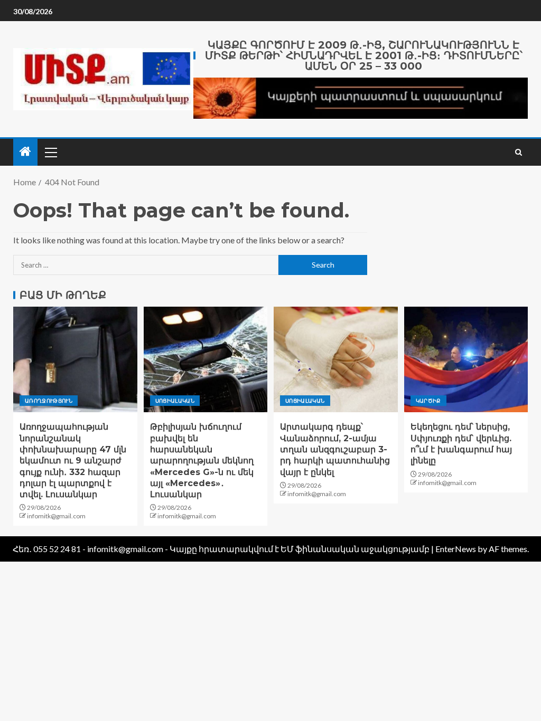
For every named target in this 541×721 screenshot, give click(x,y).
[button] (50, 152)
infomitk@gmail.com (56, 516)
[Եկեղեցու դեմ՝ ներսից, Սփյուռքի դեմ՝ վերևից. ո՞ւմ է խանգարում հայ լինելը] (466, 359)
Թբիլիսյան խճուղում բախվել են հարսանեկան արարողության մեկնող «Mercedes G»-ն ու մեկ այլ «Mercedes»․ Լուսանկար (202, 460)
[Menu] (50, 152)
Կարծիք (428, 400)
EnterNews (455, 549)
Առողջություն (48, 400)
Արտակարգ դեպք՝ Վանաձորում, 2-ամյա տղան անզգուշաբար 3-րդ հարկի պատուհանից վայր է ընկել (335, 449)
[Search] (518, 152)
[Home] (25, 151)
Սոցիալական (175, 400)
